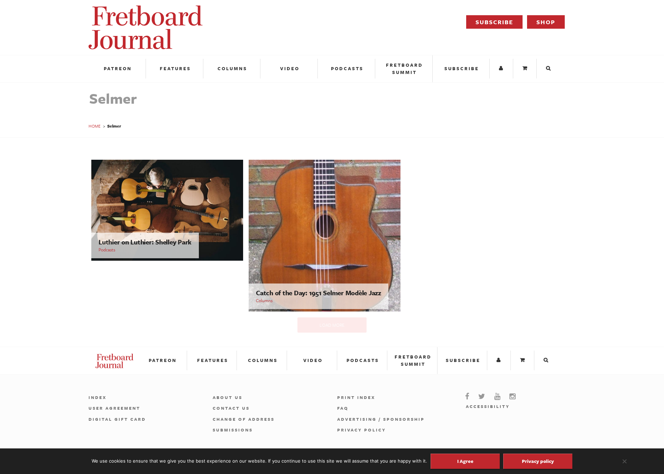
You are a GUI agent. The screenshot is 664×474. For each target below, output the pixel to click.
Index (98, 397)
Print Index (356, 397)
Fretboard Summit (404, 69)
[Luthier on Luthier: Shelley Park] (167, 258)
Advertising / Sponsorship (381, 419)
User (502, 68)
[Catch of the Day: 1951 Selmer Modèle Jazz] (324, 309)
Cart (525, 68)
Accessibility (488, 406)
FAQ (343, 408)
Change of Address (244, 419)
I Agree (465, 461)
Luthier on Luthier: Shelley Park (145, 242)
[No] (624, 461)
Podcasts (347, 68)
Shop (545, 22)
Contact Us (231, 408)
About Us (227, 397)
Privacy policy (538, 461)
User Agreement (114, 408)
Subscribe (494, 22)
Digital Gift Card (117, 419)
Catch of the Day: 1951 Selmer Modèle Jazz (318, 292)
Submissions (233, 430)
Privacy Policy (361, 430)
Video (289, 68)
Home (95, 126)
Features (175, 68)
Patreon (118, 68)
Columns (232, 68)
